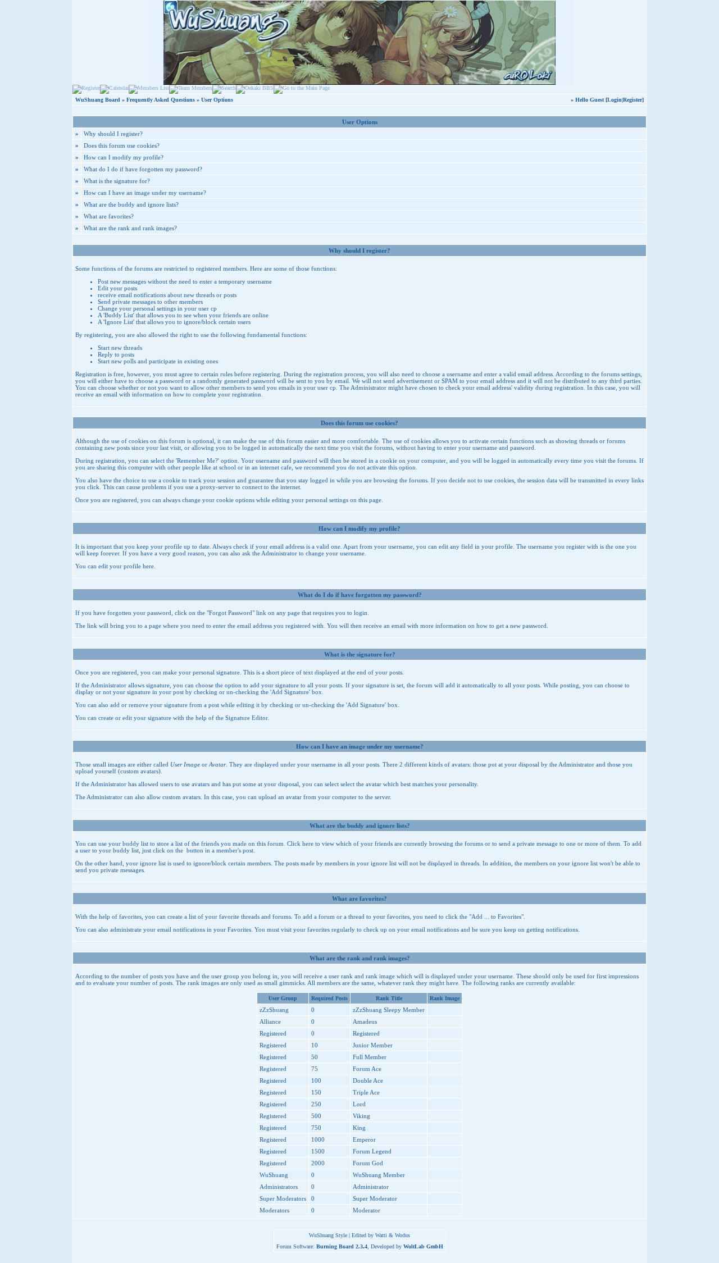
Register (632, 100)
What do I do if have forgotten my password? (143, 169)
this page (369, 499)
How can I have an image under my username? (145, 192)
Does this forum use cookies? (122, 145)
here (148, 566)
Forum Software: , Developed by (359, 1246)
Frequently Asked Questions (160, 100)
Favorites (239, 929)
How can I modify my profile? (123, 157)
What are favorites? (109, 216)
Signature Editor (246, 717)
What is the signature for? (117, 180)
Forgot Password (230, 612)
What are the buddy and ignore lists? (131, 204)
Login (614, 100)
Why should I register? (113, 133)
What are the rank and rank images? (130, 228)
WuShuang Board (97, 100)
